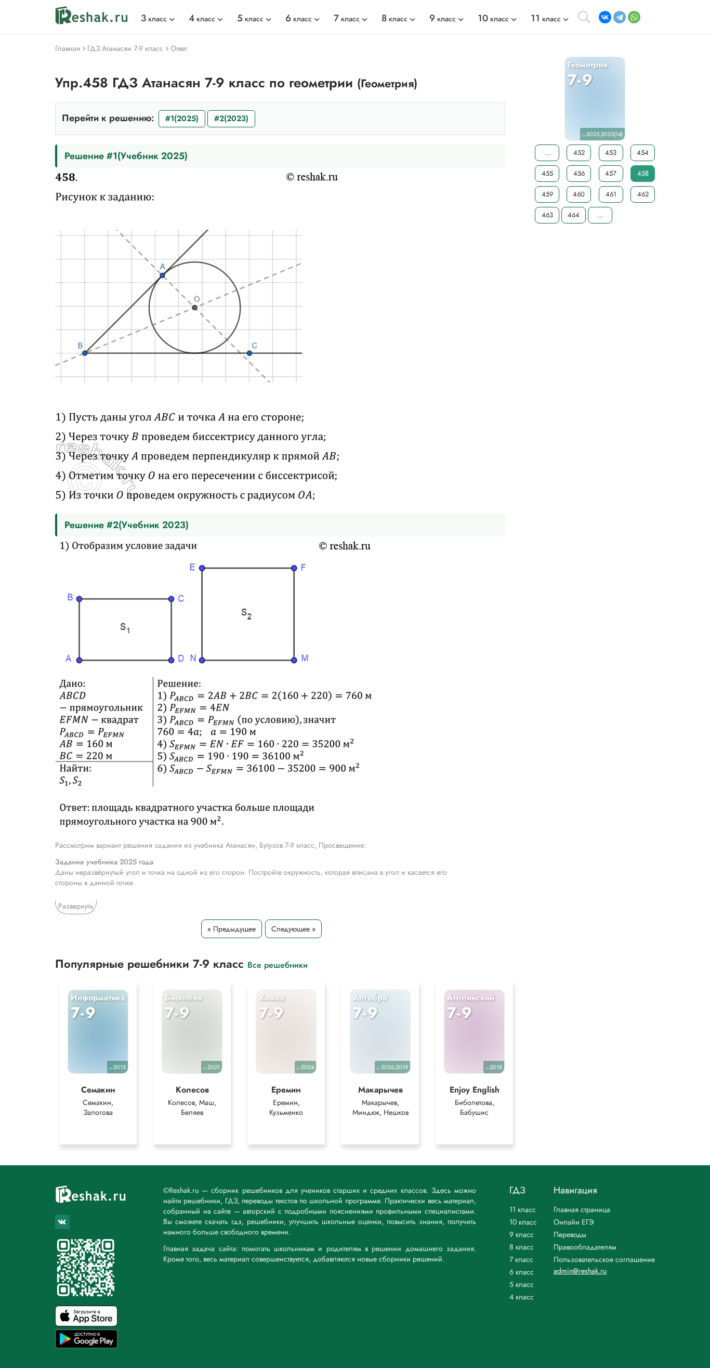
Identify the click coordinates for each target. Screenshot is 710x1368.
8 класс (521, 1247)
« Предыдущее (231, 929)
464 (574, 215)
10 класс (523, 1222)
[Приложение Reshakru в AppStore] (86, 1324)
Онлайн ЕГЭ (574, 1222)
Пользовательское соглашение (604, 1259)
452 (579, 152)
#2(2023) (231, 118)
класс (154, 19)
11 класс (522, 1209)
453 (610, 152)
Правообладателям (585, 1247)
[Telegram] (619, 17)
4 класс (521, 1297)
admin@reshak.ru (580, 1271)
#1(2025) (182, 118)
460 (579, 194)
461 (611, 194)
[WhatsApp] (634, 17)
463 (547, 215)
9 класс (521, 1234)
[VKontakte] (605, 17)
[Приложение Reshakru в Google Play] (86, 1345)
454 (643, 152)
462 (643, 194)
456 (579, 173)
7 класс (521, 1259)
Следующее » (293, 929)
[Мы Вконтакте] (62, 1222)
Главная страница (582, 1209)
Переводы (570, 1234)
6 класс (521, 1272)
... (547, 152)
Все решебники (277, 964)
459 (547, 194)
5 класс (521, 1284)
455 (547, 173)
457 (610, 173)
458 (643, 173)
